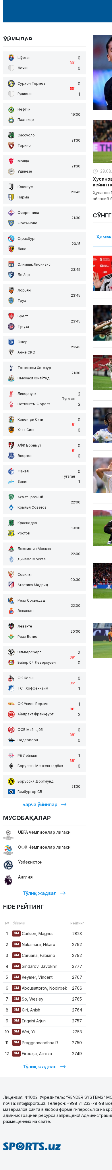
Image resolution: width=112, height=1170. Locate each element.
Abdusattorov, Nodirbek (40, 988)
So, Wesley (28, 999)
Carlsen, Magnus (33, 933)
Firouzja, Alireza (33, 1053)
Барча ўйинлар (39, 804)
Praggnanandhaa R (36, 1042)
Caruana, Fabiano (34, 955)
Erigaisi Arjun (30, 1020)
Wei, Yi (24, 1031)
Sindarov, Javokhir (35, 966)
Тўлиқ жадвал (40, 893)
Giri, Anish (27, 1009)
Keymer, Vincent (33, 977)
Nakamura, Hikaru (34, 944)
